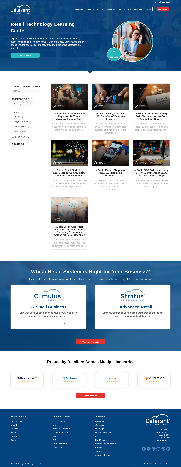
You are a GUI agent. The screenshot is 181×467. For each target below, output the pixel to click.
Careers (13, 440)
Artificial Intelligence (102, 455)
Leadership (14, 425)
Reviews (14, 432)
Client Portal (57, 447)
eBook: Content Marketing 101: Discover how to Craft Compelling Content (151, 116)
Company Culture (17, 421)
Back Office (99, 447)
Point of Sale (22, 137)
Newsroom (14, 429)
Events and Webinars (60, 432)
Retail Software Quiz (60, 444)
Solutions (100, 416)
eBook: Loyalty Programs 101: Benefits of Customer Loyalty (110, 116)
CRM (19, 117)
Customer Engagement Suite (105, 444)
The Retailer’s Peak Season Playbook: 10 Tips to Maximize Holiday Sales (69, 116)
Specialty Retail (101, 451)
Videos (55, 436)
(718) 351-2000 (163, 2)
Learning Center (61, 416)
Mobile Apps (22, 132)
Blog (54, 425)
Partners (14, 436)
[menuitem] (162, 2)
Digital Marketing (24, 122)
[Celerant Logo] (21, 9)
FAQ (54, 440)
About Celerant (19, 416)
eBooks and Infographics (62, 429)
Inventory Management (103, 432)
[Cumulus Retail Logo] (48, 295)
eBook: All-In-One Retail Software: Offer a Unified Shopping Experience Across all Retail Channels (69, 230)
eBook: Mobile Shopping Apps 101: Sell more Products (110, 173)
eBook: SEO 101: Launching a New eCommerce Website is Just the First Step (151, 173)
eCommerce (22, 127)
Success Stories (59, 421)
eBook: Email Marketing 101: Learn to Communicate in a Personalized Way (69, 173)
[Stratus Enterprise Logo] (133, 295)
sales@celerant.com (163, 440)
